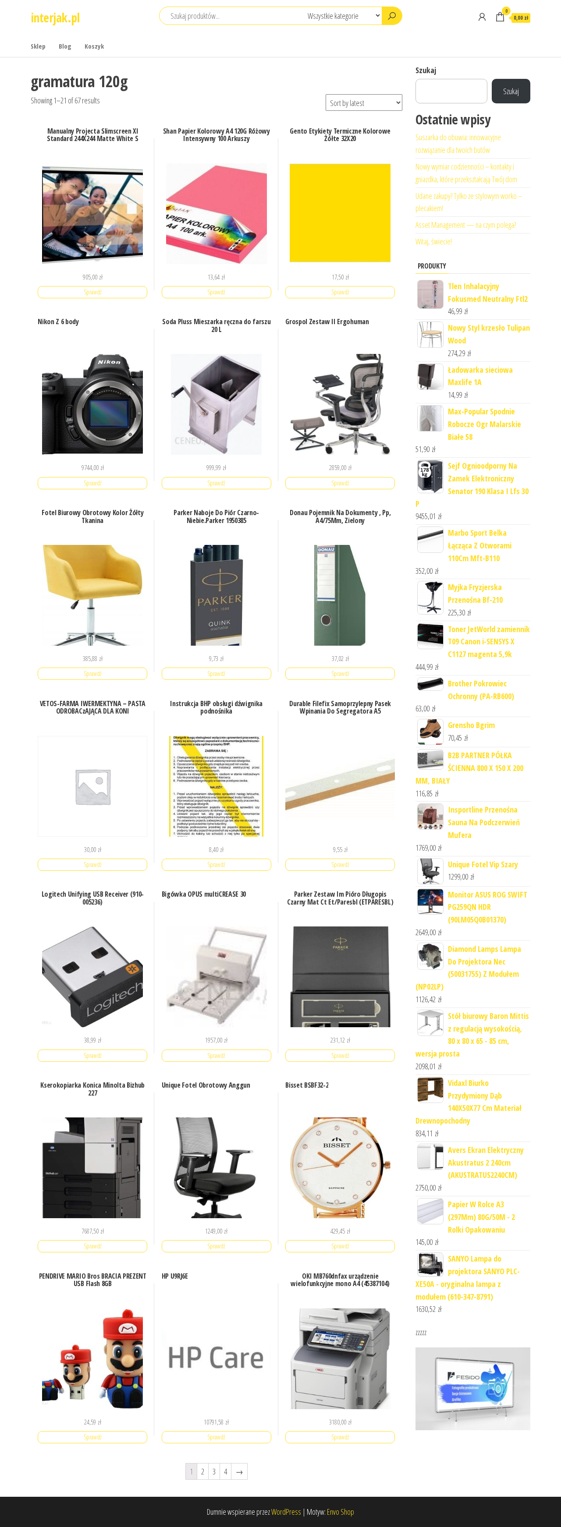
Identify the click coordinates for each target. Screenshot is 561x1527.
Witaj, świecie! (433, 241)
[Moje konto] (482, 17)
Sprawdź (93, 292)
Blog (65, 46)
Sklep (38, 46)
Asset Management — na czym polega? (465, 224)
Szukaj (425, 70)
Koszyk (94, 46)
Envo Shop (340, 1511)
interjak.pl (55, 17)
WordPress (286, 1511)
